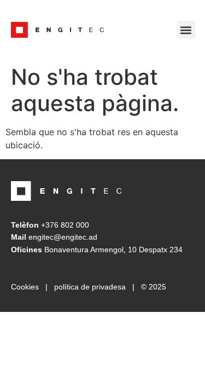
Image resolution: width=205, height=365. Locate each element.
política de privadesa (90, 286)
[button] (186, 30)
